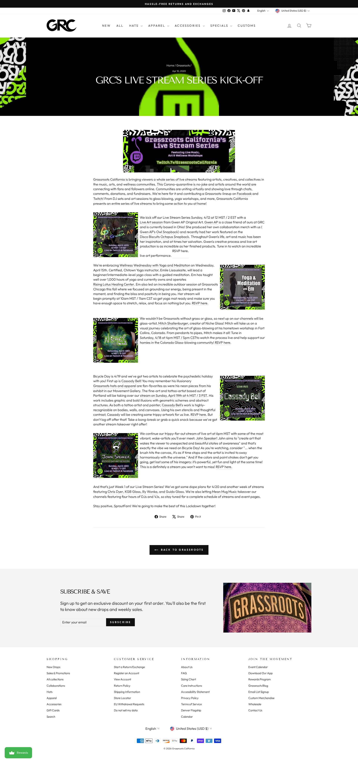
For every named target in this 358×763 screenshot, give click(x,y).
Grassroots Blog (258, 685)
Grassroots (183, 65)
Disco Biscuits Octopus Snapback (164, 237)
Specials (220, 25)
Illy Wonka (149, 491)
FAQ (184, 673)
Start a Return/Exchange (129, 667)
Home (170, 65)
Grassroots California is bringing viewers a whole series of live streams (145, 179)
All (120, 25)
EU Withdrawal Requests (129, 704)
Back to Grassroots (182, 549)
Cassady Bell (131, 381)
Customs (247, 25)
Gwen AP (211, 222)
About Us (186, 667)
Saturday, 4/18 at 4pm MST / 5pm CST (168, 338)
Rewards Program (259, 679)
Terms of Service (191, 704)
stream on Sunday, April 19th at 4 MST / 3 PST (173, 395)
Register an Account (126, 673)
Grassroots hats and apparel (114, 386)
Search (51, 716)
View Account (122, 679)
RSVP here (222, 342)
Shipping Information (127, 692)
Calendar (187, 716)
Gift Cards (53, 710)
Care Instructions (191, 685)
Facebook (244, 193)
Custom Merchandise (261, 698)
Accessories (188, 25)
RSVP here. (180, 251)
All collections (55, 679)
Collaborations (56, 685)
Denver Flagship (191, 710)
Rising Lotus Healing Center (113, 284)
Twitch (98, 198)
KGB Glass (133, 491)
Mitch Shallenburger (173, 323)
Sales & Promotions (58, 673)
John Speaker (206, 438)
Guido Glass (175, 491)
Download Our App (260, 673)
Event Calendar (258, 667)
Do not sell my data (126, 710)
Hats (134, 25)
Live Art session (151, 222)
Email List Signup (258, 692)
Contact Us (255, 710)
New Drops (53, 667)
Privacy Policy (190, 698)
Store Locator (122, 698)
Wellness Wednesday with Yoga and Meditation (155, 265)
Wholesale (254, 704)
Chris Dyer (115, 491)
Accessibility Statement (195, 692)
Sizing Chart (188, 679)
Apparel (157, 25)
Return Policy (122, 685)
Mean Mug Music (224, 491)
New (106, 25)
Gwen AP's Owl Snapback (159, 232)
